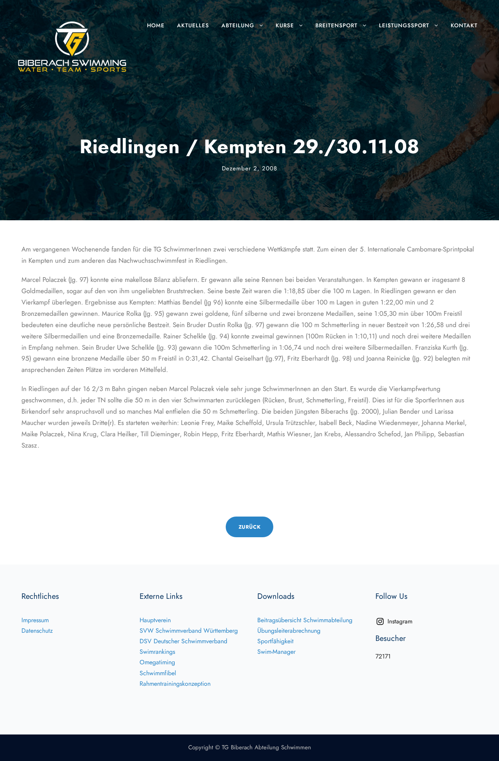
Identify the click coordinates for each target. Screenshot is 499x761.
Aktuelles (193, 25)
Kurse (285, 25)
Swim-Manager (276, 651)
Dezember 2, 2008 (249, 168)
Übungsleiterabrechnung (288, 630)
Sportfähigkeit (275, 641)
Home (156, 25)
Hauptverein (155, 620)
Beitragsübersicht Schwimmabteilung (304, 620)
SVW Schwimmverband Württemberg (189, 630)
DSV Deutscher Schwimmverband (183, 641)
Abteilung (237, 25)
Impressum (35, 620)
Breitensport (336, 25)
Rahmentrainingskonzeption (175, 683)
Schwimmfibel (158, 673)
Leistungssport (404, 25)
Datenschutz (37, 630)
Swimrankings (157, 651)
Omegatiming (157, 662)
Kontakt (464, 25)
